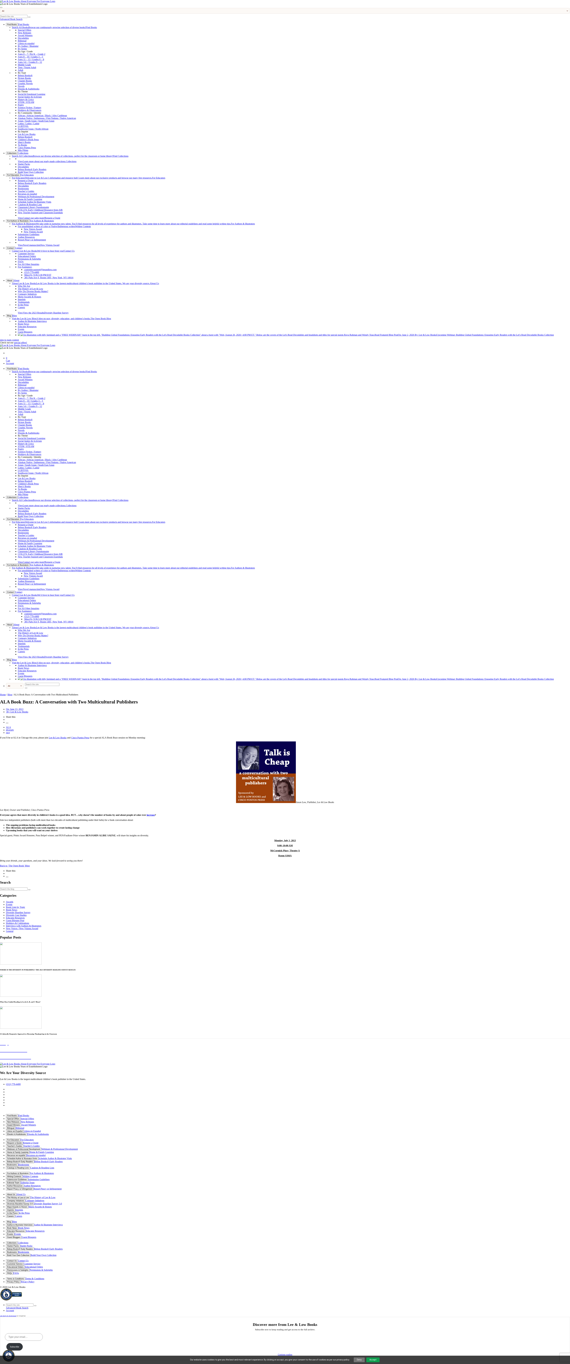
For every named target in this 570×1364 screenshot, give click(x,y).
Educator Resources (27, 326)
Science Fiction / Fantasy (29, 107)
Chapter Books (25, 81)
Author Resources (26, 237)
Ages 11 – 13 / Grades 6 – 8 (31, 59)
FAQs (20, 261)
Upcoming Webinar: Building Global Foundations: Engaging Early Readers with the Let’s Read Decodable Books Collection (464, 335)
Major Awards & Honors (29, 296)
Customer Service (26, 253)
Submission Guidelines (28, 234)
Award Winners (25, 35)
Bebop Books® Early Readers (32, 169)
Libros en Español (15, 1131)
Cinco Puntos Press (27, 147)
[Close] (1, 7)
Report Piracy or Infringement (32, 239)
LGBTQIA (23, 126)
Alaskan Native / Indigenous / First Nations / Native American (47, 118)
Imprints (22, 299)
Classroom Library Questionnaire (33, 207)
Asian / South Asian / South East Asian (36, 121)
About (9, 280)
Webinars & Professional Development (36, 196)
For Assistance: (25, 267)
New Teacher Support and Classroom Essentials (40, 212)
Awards (9, 902)
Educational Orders (27, 256)
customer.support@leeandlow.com (40, 269)
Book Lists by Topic (15, 907)
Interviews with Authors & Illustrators (23, 926)
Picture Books (24, 78)
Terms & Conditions (15, 1279)
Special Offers (24, 30)
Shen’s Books (24, 142)
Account (10, 363)
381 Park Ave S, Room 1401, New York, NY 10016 (48, 277)
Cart (8, 359)
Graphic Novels (25, 83)
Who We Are (24, 286)
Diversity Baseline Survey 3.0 (20, 1204)
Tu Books (22, 145)
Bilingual (22, 40)
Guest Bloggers (25, 332)
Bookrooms (23, 188)
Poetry (21, 105)
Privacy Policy (13, 1282)
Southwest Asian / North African (33, 129)
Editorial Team (13, 1183)
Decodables (23, 38)
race (8, 732)
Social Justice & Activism (30, 97)
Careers (21, 307)
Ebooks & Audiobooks (28, 89)
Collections (12, 153)
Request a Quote (25, 180)
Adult (20, 70)
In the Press (23, 304)
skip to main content (9, 340)
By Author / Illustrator (28, 46)
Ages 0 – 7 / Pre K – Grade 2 (31, 54)
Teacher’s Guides (26, 191)
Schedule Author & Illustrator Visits (34, 202)
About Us (85, 283)
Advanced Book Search (11, 19)
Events (21, 329)
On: (14, 709)
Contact (10, 248)
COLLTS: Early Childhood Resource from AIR (40, 210)
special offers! (20, 342)
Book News (23, 324)
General (9, 931)
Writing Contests (54, 226)
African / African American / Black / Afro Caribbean (42, 115)
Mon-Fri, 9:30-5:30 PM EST (37, 275)
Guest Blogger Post (15, 920)
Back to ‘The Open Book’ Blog (15, 865)
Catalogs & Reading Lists (30, 204)
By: (17, 712)
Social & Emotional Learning (31, 94)
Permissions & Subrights (29, 259)
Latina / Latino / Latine (28, 123)
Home (3, 694)
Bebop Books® (25, 75)
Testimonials (24, 302)
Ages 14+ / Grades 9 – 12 (30, 62)
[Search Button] (29, 17)
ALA (8, 727)
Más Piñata (23, 150)
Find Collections (70, 156)
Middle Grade (24, 65)
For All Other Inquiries (28, 264)
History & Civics (26, 99)
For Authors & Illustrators (18, 221)
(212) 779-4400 (31, 272)
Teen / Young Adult (27, 67)
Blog (9, 316)
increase (151, 815)
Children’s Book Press (28, 139)
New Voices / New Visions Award (22, 928)
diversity (10, 730)
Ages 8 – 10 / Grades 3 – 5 (30, 57)
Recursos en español (27, 194)
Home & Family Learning (30, 199)
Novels (21, 86)
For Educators (13, 175)
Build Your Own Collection (31, 172)
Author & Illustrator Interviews (32, 321)
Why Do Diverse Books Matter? (33, 291)
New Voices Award (33, 229)
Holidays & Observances (29, 110)
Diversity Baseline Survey (43, 313)
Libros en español (26, 43)
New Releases (24, 32)
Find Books (12, 24)
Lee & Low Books (26, 134)
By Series (22, 48)
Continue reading (285, 1354)
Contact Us (43, 251)
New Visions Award (33, 231)
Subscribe (14, 1346)
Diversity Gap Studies (16, 915)
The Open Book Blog (61, 318)
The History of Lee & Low (30, 288)
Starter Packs (24, 164)
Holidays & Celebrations (17, 923)
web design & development (8, 1316)
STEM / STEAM (26, 102)
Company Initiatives (27, 294)
